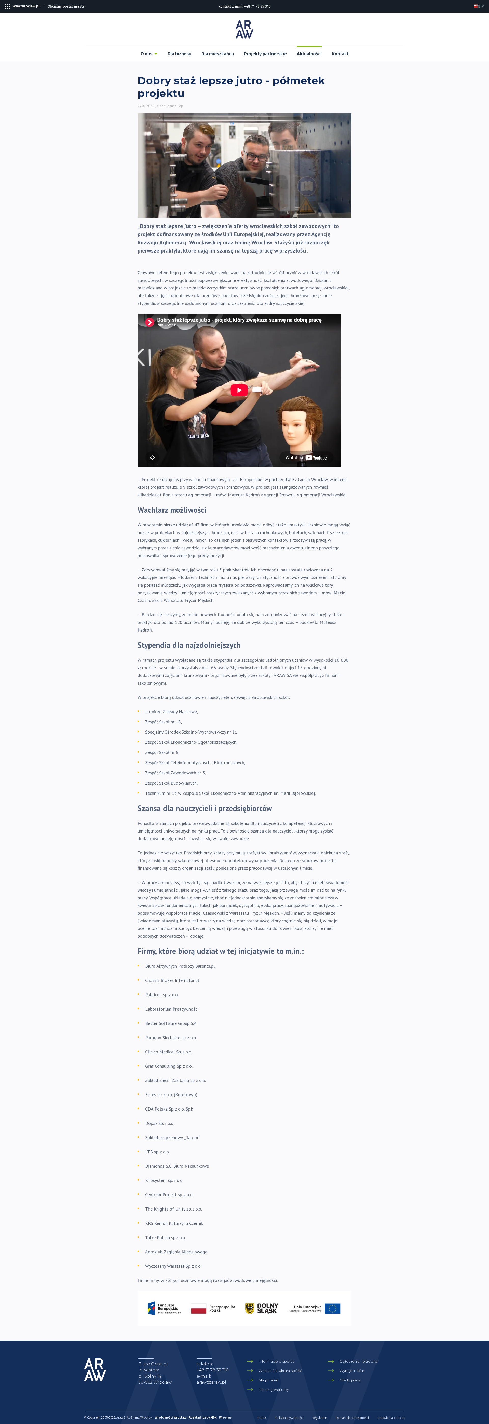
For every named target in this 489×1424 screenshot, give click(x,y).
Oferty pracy (350, 1380)
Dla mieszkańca (217, 54)
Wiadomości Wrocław (170, 1417)
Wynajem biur (351, 1370)
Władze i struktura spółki (280, 1370)
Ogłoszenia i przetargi (358, 1361)
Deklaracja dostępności (352, 1418)
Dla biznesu (179, 54)
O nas (146, 54)
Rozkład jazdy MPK (202, 1417)
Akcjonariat (268, 1380)
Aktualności (309, 54)
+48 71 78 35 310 (257, 6)
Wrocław (225, 1417)
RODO (261, 1418)
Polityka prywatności (289, 1418)
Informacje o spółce (277, 1361)
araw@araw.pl (211, 1382)
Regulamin (319, 1418)
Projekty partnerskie (265, 54)
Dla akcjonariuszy (274, 1389)
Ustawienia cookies (391, 1418)
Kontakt (340, 54)
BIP (481, 6)
